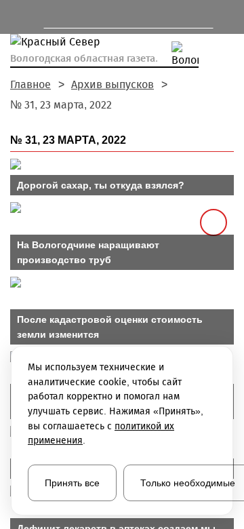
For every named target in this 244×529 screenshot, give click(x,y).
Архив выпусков (112, 84)
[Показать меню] (16, 17)
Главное (30, 84)
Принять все (72, 482)
